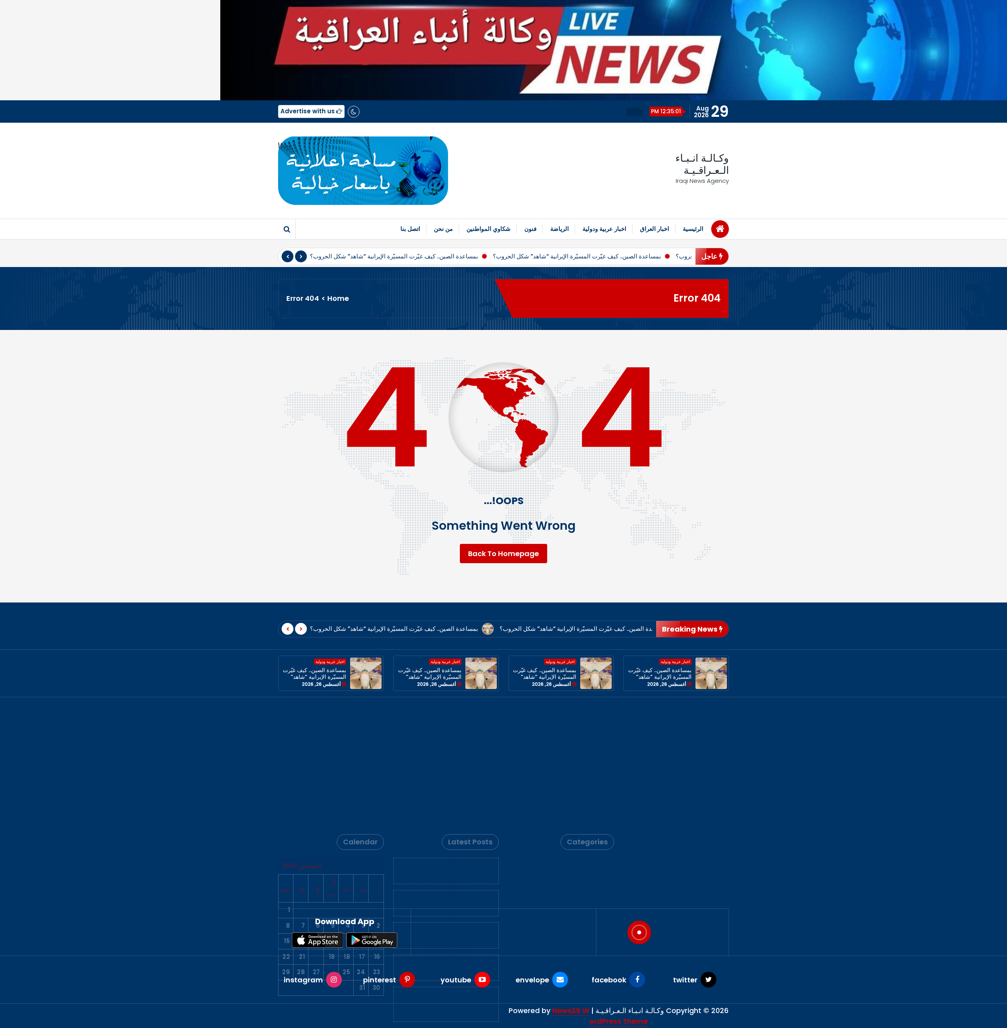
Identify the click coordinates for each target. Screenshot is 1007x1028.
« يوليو (372, 740)
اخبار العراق (654, 229)
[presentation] (287, 256)
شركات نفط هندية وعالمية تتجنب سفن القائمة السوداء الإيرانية (446, 778)
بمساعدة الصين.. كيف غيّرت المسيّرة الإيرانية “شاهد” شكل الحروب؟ (394, 256)
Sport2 (597, 788)
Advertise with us (308, 111)
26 (331, 847)
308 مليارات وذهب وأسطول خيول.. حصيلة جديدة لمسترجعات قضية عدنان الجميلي (446, 879)
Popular (596, 762)
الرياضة (559, 229)
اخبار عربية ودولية (604, 229)
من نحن (443, 229)
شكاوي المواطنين (489, 229)
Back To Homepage (503, 553)
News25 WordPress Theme (600, 1016)
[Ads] (363, 170)
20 (316, 831)
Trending (594, 800)
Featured (593, 737)
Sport (599, 775)
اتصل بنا (410, 229)
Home (338, 298)
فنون (530, 229)
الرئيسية (693, 229)
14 (301, 816)
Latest (598, 749)
